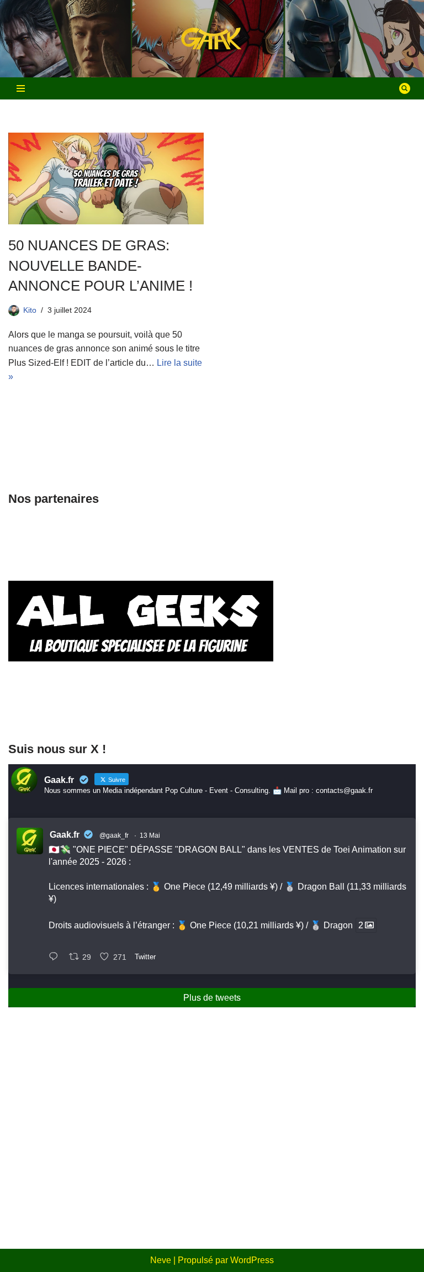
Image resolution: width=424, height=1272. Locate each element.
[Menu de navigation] (20, 88)
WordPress (252, 1260)
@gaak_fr (114, 835)
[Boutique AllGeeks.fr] (140, 709)
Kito (29, 310)
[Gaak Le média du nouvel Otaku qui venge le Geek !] (212, 39)
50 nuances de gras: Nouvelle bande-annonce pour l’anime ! (100, 265)
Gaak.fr (65, 834)
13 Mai (150, 835)
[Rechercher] (404, 88)
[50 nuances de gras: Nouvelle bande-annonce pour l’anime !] (106, 178)
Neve (160, 1260)
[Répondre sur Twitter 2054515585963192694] (56, 957)
